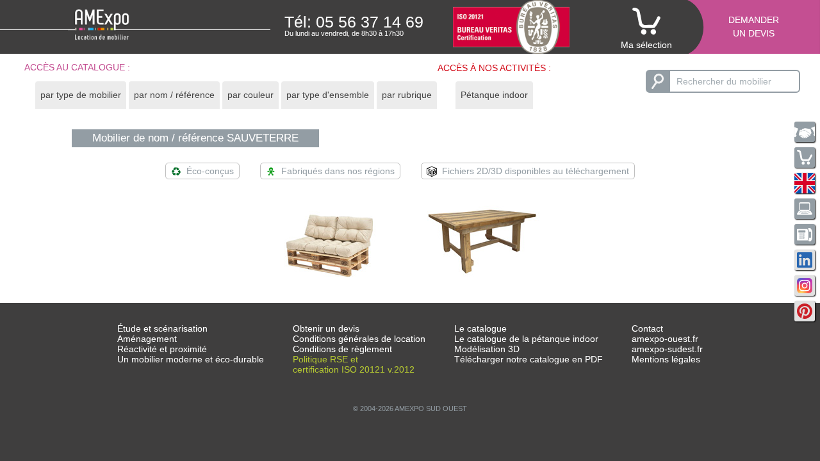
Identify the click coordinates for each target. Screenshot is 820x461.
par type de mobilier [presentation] (80, 95)
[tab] (81, 95)
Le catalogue (480, 328)
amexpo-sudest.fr (667, 349)
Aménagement (147, 339)
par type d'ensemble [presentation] (327, 95)
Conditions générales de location (359, 339)
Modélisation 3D (487, 349)
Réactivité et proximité (162, 349)
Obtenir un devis (326, 328)
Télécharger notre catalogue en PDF (528, 359)
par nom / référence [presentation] (174, 95)
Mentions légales (666, 359)
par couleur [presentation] (250, 95)
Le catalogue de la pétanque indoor (526, 339)
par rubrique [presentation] (407, 95)
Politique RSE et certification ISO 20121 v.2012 (353, 364)
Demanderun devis (753, 26)
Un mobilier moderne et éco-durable (190, 359)
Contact (647, 328)
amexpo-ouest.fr (665, 339)
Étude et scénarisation (162, 328)
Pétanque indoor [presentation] (494, 95)
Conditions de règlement (342, 349)
